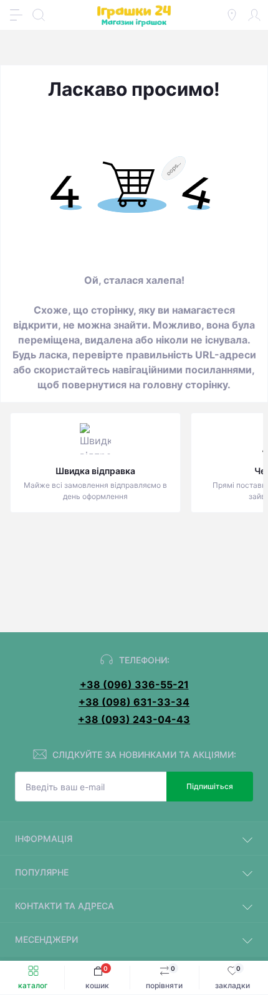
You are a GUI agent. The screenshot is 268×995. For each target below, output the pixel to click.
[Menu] (16, 15)
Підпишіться (209, 786)
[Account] (254, 15)
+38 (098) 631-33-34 (134, 702)
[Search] (38, 15)
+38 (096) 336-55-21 (134, 684)
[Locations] (232, 15)
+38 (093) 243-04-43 (134, 719)
